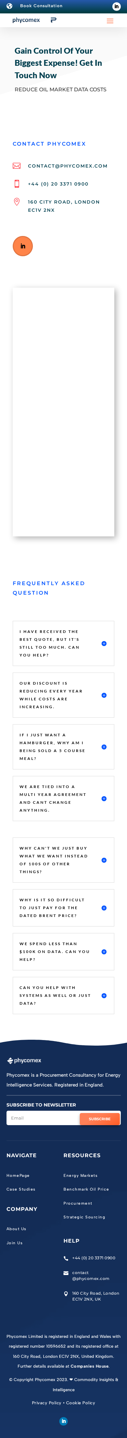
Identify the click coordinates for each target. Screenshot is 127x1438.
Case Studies (21, 1189)
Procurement (78, 1203)
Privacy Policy (47, 1402)
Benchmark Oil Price (86, 1189)
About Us (17, 1229)
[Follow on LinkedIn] (116, 6)
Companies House (90, 1366)
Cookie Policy (80, 1402)
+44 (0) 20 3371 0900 (58, 184)
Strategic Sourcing (84, 1217)
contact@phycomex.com (68, 166)
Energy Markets (81, 1175)
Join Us (15, 1243)
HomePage (18, 1175)
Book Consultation (41, 5)
